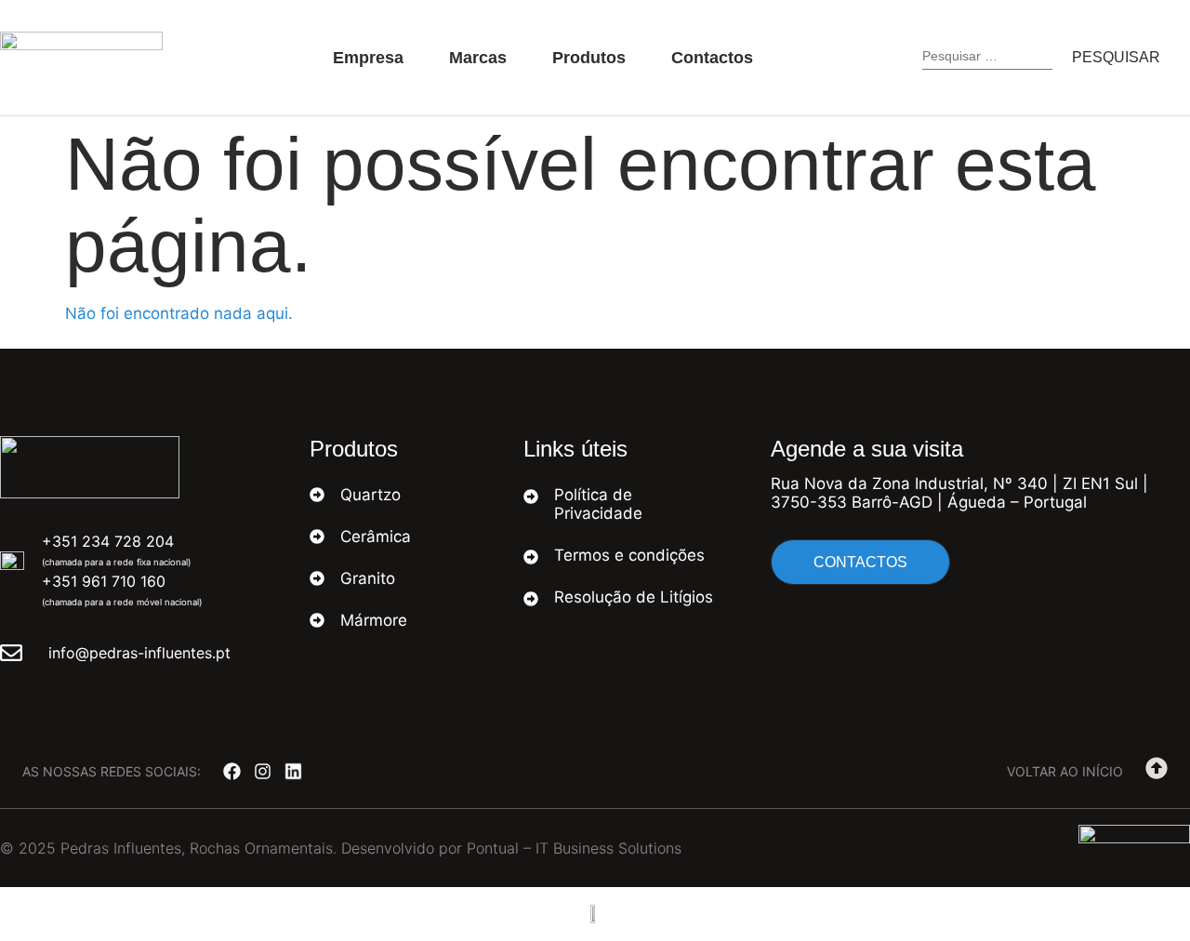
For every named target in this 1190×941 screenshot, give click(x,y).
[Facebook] (232, 771)
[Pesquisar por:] (987, 58)
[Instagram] (262, 771)
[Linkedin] (293, 771)
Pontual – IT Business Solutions (574, 848)
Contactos (712, 57)
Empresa (368, 57)
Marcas (478, 57)
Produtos (589, 57)
